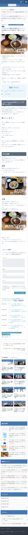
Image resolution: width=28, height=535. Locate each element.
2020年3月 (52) (5, 501)
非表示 (16, 87)
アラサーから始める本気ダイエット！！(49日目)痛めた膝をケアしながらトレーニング (17, 305)
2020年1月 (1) (4, 507)
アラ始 (4, 336)
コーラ (9, 336)
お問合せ (21, 2)
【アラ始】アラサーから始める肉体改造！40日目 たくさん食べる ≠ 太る (14, 344)
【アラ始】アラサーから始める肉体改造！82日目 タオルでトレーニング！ (17, 441)
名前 (3, 269)
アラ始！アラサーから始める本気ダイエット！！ (11, 332)
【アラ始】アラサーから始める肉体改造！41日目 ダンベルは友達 (14, 349)
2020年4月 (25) (5, 498)
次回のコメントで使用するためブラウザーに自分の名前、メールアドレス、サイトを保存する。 (13, 288)
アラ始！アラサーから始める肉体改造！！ (14, 523)
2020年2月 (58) (5, 504)
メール (4, 274)
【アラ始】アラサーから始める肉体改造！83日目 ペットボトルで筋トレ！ (17, 435)
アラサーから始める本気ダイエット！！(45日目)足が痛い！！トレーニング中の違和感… (17, 327)
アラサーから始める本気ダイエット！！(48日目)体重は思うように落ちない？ (17, 311)
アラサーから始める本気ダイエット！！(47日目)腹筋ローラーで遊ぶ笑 (16, 316)
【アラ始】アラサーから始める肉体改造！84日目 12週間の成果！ (17, 428)
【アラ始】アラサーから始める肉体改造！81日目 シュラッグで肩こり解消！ (17, 448)
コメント (4, 257)
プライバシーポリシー (6, 528)
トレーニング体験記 (12, 300)
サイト (4, 280)
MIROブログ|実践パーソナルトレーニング (14, 531)
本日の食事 (7, 94)
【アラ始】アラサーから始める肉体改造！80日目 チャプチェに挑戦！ (17, 454)
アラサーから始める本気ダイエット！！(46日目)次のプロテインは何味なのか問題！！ (17, 321)
